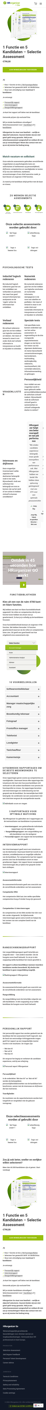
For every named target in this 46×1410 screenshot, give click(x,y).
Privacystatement (10, 1381)
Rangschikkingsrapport (14, 107)
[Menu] (40, 3)
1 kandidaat (27, 125)
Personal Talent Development (14, 1358)
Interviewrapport (11, 105)
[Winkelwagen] (35, 3)
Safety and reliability (11, 1385)
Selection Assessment (11, 1350)
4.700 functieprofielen (29, 85)
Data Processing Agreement (14, 1389)
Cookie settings (9, 1393)
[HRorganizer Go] (11, 3)
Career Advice (8, 1363)
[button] (38, 1405)
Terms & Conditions (10, 1376)
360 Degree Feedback (11, 1354)
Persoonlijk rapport (12, 102)
